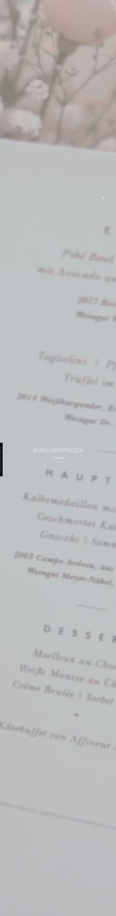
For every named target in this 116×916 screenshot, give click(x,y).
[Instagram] (103, 198)
